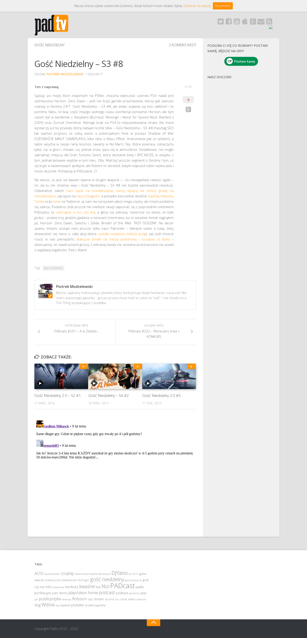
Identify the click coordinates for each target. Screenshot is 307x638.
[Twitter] (220, 22)
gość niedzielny (53, 268)
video (132, 599)
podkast (122, 593)
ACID (38, 573)
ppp (143, 593)
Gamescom (53, 580)
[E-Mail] (261, 22)
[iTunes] (244, 22)
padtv (140, 587)
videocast (141, 599)
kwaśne (87, 586)
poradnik (134, 593)
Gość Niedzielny (49, 44)
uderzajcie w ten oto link (75, 212)
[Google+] (252, 22)
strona (109, 599)
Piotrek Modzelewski (64, 74)
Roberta (167, 196)
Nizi (105, 586)
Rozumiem (223, 6)
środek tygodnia (95, 605)
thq (117, 599)
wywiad (65, 605)
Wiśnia (48, 605)
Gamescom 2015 (73, 580)
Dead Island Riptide (86, 574)
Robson (79, 599)
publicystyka (50, 598)
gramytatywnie (133, 580)
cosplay (67, 573)
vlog (37, 604)
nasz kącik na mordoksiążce (89, 190)
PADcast (122, 585)
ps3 (36, 599)
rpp (90, 599)
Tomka (39, 201)
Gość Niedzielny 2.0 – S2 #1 (57, 395)
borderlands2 (52, 574)
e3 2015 (133, 574)
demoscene (104, 574)
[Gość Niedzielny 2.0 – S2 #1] (61, 376)
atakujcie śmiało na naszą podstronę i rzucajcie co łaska (123, 239)
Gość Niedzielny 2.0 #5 (161, 395)
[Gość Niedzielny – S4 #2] (115, 376)
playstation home (83, 592)
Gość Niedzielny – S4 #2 (108, 395)
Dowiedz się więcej (197, 6)
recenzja (66, 599)
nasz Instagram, (88, 196)
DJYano (120, 572)
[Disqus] (115, 474)
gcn (87, 580)
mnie (56, 201)
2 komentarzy (182, 44)
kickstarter (58, 587)
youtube (77, 604)
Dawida (153, 196)
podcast (107, 592)
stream (98, 599)
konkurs (71, 586)
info (48, 586)
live (98, 587)
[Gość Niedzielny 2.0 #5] (169, 376)
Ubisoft (123, 599)
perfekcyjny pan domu (51, 593)
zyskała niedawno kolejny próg (122, 233)
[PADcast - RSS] (269, 22)
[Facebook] (228, 22)
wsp (58, 605)
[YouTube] (236, 22)
